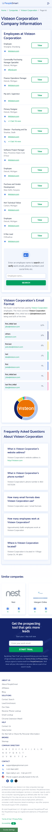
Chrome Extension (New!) (12, 718)
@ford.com (12, 69)
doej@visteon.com (12, 387)
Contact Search (8, 699)
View (40, 45)
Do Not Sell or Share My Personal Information (21, 734)
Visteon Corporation (29, 10)
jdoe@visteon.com (12, 326)
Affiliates (5, 688)
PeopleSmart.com (36, 661)
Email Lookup (7, 715)
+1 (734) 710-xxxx (14, 121)
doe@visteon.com (12, 357)
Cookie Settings (9, 830)
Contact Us (6, 726)
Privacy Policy (43, 659)
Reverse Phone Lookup (11, 711)
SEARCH (26, 282)
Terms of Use (30, 659)
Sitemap (5, 741)
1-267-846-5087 (12, 769)
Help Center (6, 730)
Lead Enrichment (8, 703)
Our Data (5, 707)
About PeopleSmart (10, 684)
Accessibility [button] (6, 823)
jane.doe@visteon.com (14, 347)
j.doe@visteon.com (12, 377)
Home (3, 10)
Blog (4, 692)
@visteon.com (13, 51)
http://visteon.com (14, 460)
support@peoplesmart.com (17, 765)
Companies (13, 10)
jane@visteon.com (12, 367)
